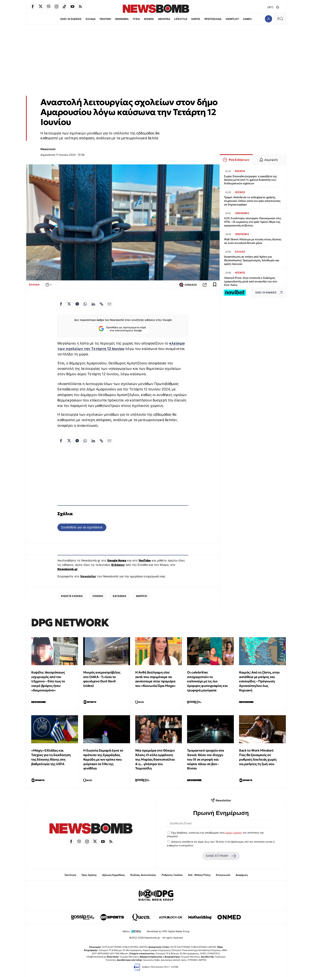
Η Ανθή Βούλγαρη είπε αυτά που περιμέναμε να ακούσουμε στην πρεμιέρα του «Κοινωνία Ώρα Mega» (155, 679)
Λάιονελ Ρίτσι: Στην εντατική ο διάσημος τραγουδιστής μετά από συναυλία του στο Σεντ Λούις (250, 281)
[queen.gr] (141, 917)
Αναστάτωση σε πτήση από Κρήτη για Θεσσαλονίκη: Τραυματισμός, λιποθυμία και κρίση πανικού (251, 260)
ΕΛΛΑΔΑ (91, 19)
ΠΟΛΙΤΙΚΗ (105, 19)
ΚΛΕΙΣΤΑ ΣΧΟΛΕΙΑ (72, 596)
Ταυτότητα (70, 875)
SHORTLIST (232, 19)
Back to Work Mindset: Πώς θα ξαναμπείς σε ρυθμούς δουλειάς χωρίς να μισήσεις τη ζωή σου (258, 757)
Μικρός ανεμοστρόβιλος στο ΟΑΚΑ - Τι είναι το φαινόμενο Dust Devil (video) (101, 679)
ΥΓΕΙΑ (136, 19)
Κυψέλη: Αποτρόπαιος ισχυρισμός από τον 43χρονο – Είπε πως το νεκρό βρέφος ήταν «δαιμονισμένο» (48, 681)
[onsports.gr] (112, 917)
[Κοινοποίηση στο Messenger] (77, 304)
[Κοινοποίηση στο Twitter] (69, 304)
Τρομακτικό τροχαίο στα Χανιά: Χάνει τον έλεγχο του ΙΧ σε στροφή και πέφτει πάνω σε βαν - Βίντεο (205, 759)
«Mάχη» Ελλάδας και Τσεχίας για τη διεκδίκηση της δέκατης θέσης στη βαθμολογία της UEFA (51, 757)
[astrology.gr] (170, 917)
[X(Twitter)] (40, 6)
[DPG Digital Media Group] (156, 895)
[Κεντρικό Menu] (280, 18)
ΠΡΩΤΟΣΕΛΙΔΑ (212, 19)
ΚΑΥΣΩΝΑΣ (119, 596)
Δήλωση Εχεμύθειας (113, 875)
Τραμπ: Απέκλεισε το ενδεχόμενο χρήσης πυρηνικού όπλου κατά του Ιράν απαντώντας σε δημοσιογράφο (252, 200)
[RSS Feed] (80, 6)
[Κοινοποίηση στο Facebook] (61, 304)
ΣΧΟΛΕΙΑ (97, 596)
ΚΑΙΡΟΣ (195, 19)
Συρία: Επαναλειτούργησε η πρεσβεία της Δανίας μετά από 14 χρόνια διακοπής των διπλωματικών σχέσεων (250, 180)
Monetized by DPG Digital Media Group (168, 931)
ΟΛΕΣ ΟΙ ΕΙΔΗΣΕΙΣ (71, 19)
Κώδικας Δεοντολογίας (143, 875)
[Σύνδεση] (268, 18)
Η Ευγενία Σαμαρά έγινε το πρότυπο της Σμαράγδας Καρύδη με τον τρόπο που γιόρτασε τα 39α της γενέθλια (103, 759)
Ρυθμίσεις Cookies (172, 875)
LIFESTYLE (180, 19)
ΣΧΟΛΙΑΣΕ (191, 284)
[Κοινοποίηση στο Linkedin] (93, 304)
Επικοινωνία (223, 875)
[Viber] (48, 6)
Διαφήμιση (242, 875)
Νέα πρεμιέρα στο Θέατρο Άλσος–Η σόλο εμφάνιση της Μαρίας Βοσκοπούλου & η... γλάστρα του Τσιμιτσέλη (155, 759)
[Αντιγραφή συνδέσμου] (205, 285)
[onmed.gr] (229, 917)
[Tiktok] (64, 6)
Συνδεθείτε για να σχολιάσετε (82, 527)
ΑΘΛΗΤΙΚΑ (164, 19)
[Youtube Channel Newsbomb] (72, 6)
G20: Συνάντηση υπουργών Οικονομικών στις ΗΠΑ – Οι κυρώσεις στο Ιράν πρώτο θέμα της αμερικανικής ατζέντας (252, 221)
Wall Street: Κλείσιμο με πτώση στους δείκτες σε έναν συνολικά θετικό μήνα (252, 241)
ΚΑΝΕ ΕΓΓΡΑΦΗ (217, 855)
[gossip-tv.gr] (83, 917)
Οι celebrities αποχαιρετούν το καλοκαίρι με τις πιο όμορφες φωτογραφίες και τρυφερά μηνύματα (207, 681)
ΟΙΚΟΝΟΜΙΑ (122, 19)
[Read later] (215, 285)
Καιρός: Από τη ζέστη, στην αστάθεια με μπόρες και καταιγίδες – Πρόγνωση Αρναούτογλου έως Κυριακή (259, 681)
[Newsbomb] (91, 829)
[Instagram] (56, 6)
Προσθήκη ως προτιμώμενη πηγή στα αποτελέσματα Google (126, 329)
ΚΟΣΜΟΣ (149, 19)
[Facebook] (32, 6)
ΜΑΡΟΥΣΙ (141, 596)
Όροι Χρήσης (89, 875)
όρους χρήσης (234, 832)
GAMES (247, 19)
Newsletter (88, 576)
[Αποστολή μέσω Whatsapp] (85, 304)
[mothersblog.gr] (200, 917)
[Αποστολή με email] (109, 304)
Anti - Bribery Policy (199, 875)
